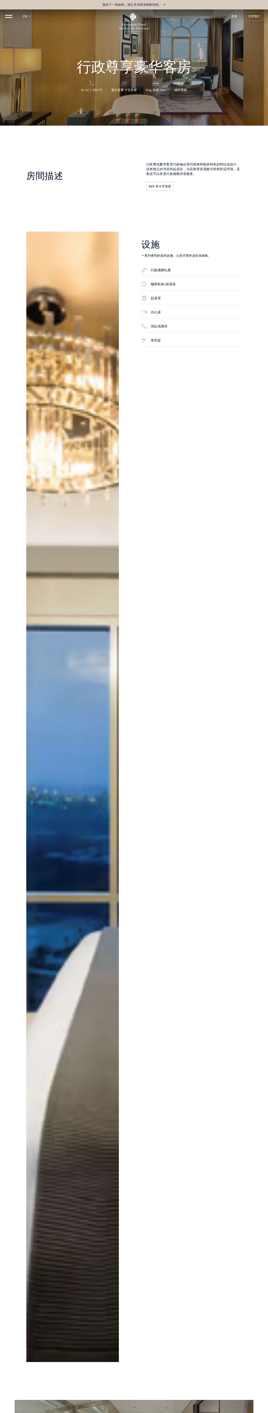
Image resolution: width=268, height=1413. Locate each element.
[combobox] (27, 16)
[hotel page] (134, 16)
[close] (164, 4)
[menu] (8, 16)
